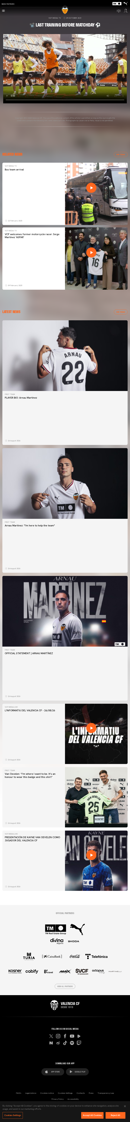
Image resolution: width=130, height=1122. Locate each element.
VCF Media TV (55, 18)
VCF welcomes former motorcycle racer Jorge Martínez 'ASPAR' (32, 236)
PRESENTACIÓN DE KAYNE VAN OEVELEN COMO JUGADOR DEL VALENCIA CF (32, 839)
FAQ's (18, 1093)
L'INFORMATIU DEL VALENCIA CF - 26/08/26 (30, 710)
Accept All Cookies (92, 1115)
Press (91, 1093)
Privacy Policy (58, 1099)
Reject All (115, 1115)
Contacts (81, 1093)
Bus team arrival (14, 169)
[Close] (124, 1106)
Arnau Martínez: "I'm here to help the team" (30, 525)
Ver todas (120, 154)
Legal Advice (30, 1093)
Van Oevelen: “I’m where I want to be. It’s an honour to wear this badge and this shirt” (30, 775)
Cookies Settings (65, 1093)
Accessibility (73, 1099)
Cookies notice (47, 1093)
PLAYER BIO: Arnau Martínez (21, 397)
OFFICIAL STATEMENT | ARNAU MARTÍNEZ (29, 653)
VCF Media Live (11, 707)
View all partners (65, 986)
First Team (10, 394)
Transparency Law (106, 1093)
